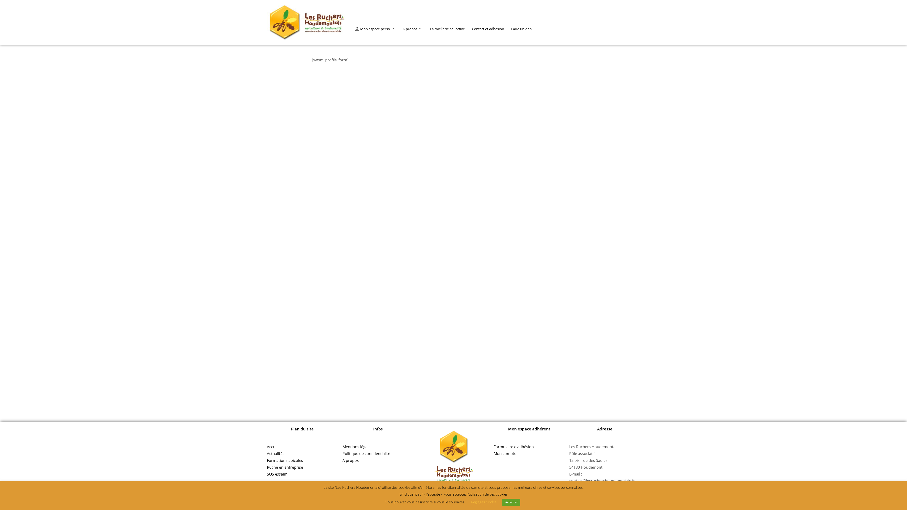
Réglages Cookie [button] (483, 502)
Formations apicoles (285, 460)
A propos (409, 28)
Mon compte (505, 453)
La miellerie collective (447, 28)
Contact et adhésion (488, 28)
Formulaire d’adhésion (514, 446)
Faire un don (521, 28)
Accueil (273, 446)
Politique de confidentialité (366, 453)
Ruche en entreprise (285, 467)
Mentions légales (357, 446)
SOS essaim (277, 474)
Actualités (275, 453)
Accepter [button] (511, 502)
